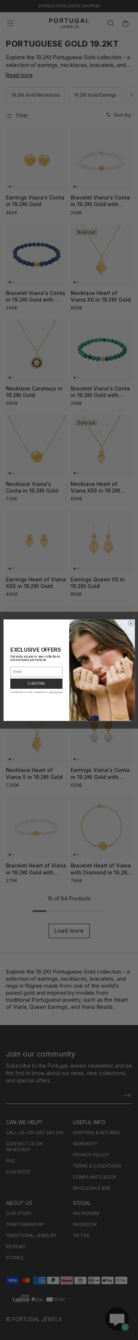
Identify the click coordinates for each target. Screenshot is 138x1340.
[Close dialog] (131, 623)
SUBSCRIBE (36, 684)
